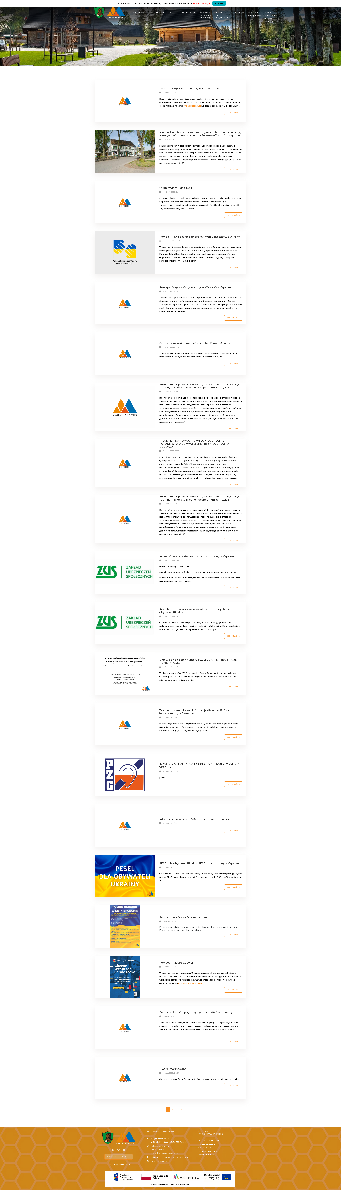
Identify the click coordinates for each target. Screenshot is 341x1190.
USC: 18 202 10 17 (158, 1150)
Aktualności (139, 12)
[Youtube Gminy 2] (124, 1150)
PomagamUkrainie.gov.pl (190, 983)
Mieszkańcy (167, 12)
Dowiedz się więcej (202, 3)
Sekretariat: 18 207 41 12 (161, 1146)
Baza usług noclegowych (254, 14)
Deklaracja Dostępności (119, 1157)
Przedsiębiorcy (186, 12)
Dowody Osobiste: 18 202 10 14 (164, 1153)
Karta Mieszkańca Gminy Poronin (271, 17)
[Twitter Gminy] (119, 1150)
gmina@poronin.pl (159, 1161)
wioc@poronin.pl (192, 106)
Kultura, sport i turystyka (220, 15)
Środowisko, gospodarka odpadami (206, 15)
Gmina (152, 12)
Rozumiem (219, 3)
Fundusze (236, 12)
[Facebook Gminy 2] (113, 1150)
